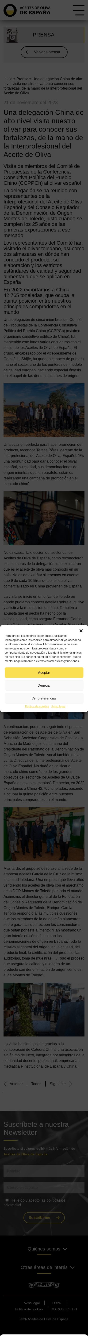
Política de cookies (37, 706)
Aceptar (44, 672)
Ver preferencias (44, 698)
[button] (81, 630)
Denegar (44, 685)
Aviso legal (58, 706)
